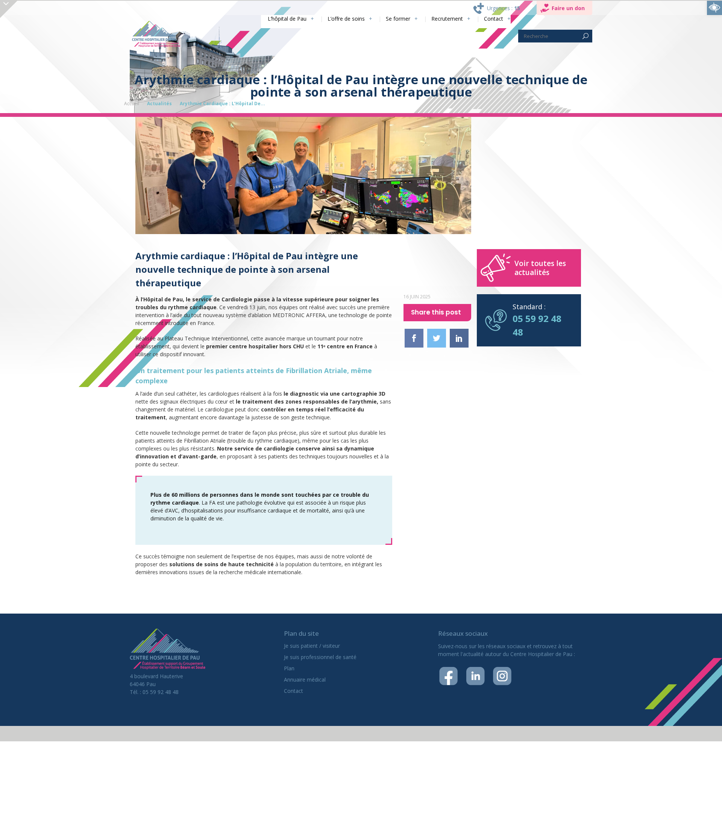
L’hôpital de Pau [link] (268, 19)
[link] (714, 7)
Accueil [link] (131, 103)
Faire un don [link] (568, 8)
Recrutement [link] (442, 19)
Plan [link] (289, 668)
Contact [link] (492, 19)
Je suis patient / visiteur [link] (312, 645)
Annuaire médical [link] (305, 679)
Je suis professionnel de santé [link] (320, 657)
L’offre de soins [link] (332, 19)
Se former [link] (389, 19)
